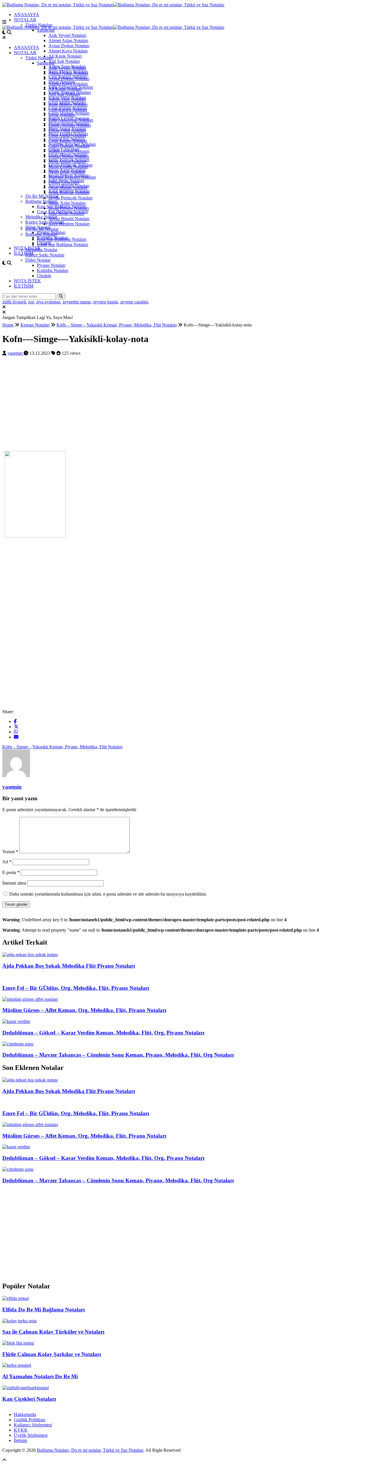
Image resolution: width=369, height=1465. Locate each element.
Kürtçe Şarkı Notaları (44, 254)
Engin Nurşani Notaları (69, 125)
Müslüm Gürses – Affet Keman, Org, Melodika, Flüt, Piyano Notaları (84, 1010)
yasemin (15, 353)
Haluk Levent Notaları (68, 151)
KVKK (21, 1430)
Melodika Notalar (41, 216)
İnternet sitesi (14, 883)
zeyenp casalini (134, 301)
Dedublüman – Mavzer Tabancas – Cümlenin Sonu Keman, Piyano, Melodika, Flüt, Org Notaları (118, 1055)
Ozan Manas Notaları (67, 187)
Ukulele (44, 275)
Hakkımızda (25, 1414)
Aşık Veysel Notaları (67, 35)
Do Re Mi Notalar (42, 196)
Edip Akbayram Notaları (70, 120)
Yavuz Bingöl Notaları (68, 218)
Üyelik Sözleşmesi (31, 1435)
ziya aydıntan (48, 301)
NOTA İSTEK (27, 280)
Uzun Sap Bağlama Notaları (62, 244)
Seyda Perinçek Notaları (70, 197)
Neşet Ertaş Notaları (66, 171)
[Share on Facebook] (15, 721)
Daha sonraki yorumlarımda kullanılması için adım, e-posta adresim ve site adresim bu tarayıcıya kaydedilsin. (108, 894)
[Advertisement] (175, 406)
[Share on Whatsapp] (16, 731)
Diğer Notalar (37, 260)
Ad (7, 861)
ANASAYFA (26, 14)
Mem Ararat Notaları (67, 161)
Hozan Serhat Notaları (68, 156)
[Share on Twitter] (16, 726)
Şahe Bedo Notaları (66, 213)
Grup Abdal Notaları (67, 135)
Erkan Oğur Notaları (67, 130)
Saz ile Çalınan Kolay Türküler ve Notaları (53, 1332)
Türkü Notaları (38, 57)
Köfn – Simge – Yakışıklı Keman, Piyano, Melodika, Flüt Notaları (62, 746)
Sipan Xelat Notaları (67, 203)
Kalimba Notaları (52, 270)
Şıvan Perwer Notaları (68, 208)
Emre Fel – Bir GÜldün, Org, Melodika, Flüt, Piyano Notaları (75, 988)
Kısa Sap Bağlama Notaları (61, 239)
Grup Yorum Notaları (67, 140)
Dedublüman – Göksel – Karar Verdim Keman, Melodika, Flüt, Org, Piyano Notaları (103, 1033)
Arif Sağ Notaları (64, 61)
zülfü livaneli (14, 301)
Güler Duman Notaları (68, 146)
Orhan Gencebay (64, 182)
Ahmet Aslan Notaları (68, 40)
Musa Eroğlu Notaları (68, 166)
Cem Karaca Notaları (67, 109)
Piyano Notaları (51, 265)
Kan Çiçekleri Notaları (29, 1399)
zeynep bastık (105, 301)
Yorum (10, 851)
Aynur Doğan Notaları (68, 45)
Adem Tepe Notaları (67, 99)
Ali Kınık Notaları (65, 56)
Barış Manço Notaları (68, 104)
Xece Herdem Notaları (69, 223)
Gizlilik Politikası (29, 1419)
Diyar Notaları (61, 114)
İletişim (20, 1440)
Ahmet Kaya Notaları (68, 50)
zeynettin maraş (77, 301)
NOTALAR (25, 19)
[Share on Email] (16, 737)
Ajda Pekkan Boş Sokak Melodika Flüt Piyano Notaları (68, 966)
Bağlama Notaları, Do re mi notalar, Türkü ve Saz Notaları (90, 1450)
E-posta (11, 872)
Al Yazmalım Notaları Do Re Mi (40, 1376)
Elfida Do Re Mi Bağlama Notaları (43, 1310)
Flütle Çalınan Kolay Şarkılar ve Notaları (51, 1354)
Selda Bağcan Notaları (68, 192)
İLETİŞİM (23, 253)
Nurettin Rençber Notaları (72, 177)
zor (31, 301)
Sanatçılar (46, 30)
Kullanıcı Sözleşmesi (33, 1424)
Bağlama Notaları (41, 201)
